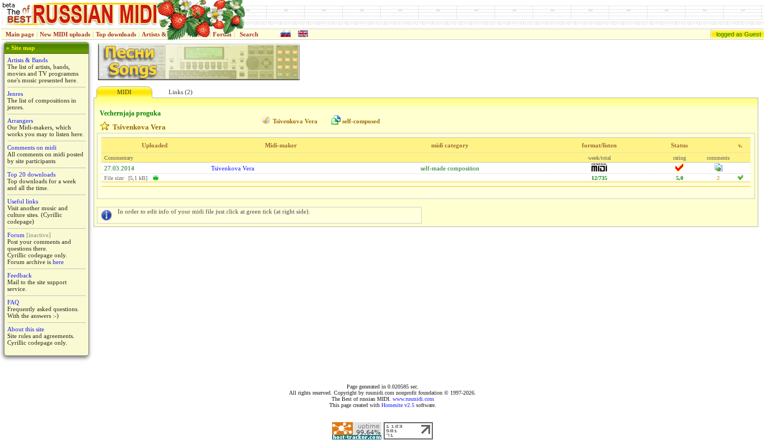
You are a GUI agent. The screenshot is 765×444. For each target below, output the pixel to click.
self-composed (361, 121)
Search (249, 34)
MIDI (124, 92)
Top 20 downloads (31, 174)
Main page (20, 34)
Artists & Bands (27, 60)
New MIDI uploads (65, 34)
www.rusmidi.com (413, 399)
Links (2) (181, 92)
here (58, 261)
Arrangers (20, 120)
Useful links (22, 201)
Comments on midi (32, 147)
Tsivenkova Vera (295, 121)
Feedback (19, 275)
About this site (25, 329)
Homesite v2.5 (397, 405)
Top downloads (116, 34)
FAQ (13, 302)
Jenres (15, 93)
